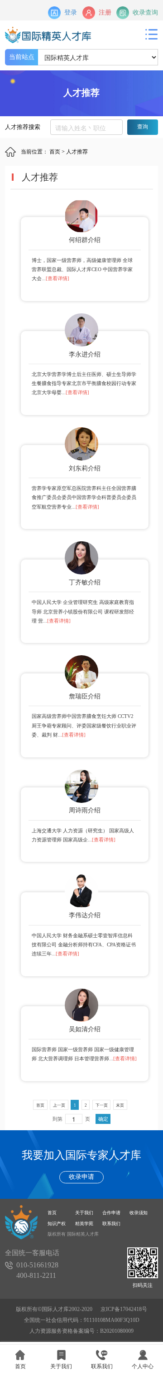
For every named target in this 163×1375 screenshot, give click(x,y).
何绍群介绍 (85, 240)
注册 (105, 12)
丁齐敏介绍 (85, 582)
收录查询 (145, 12)
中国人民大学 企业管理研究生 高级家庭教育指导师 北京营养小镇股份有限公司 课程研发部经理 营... (83, 611)
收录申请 (81, 1176)
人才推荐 (77, 151)
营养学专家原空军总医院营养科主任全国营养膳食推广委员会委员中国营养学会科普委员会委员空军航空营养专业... (84, 497)
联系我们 (111, 1223)
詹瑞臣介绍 (85, 696)
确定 (103, 1119)
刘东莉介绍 (85, 468)
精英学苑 (84, 1223)
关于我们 (84, 1212)
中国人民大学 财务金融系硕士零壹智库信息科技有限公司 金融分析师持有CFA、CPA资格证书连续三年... (84, 945)
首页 (54, 151)
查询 (142, 127)
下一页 (102, 1105)
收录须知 (138, 1212)
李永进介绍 (85, 354)
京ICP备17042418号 (124, 1309)
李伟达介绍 (85, 915)
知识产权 (57, 1223)
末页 (120, 1105)
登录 (70, 12)
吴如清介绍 (85, 1029)
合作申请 (111, 1212)
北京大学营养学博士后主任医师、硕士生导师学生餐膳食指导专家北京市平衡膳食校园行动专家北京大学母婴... (84, 383)
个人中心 (142, 1366)
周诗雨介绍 (85, 810)
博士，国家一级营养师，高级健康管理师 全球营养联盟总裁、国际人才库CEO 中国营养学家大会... (82, 269)
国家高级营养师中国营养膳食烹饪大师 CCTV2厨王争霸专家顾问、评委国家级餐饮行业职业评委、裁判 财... (84, 725)
